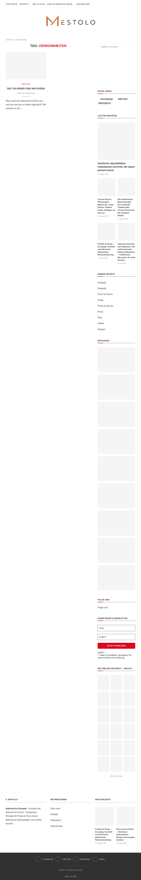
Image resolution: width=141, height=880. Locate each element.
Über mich (55, 808)
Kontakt (54, 814)
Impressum (55, 820)
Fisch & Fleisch (105, 294)
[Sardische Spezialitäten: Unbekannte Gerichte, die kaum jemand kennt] (116, 141)
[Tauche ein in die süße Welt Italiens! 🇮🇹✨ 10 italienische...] (116, 431)
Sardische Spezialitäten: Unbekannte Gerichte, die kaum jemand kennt (116, 167)
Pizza (100, 312)
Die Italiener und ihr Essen (26, 88)
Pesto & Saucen (105, 306)
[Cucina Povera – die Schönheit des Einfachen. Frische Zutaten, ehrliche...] (116, 540)
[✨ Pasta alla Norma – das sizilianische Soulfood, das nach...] (116, 458)
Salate (101, 323)
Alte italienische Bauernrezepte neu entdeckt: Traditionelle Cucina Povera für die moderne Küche (126, 207)
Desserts (102, 288)
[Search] (133, 4)
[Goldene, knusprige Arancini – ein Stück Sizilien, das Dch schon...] (116, 403)
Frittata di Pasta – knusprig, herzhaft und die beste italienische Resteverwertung (106, 249)
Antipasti (102, 282)
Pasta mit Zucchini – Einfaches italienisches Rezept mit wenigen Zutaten (125, 834)
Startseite (11, 4)
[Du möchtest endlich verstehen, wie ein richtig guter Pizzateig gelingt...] (116, 349)
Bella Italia (39, 4)
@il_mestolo (116, 776)
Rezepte (24, 4)
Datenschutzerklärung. (114, 657)
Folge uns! (103, 607)
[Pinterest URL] (103, 682)
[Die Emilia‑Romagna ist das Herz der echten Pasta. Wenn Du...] (116, 485)
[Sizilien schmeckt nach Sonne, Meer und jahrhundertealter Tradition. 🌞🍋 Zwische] (116, 512)
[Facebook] (126, 4)
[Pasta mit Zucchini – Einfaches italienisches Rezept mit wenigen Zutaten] (125, 816)
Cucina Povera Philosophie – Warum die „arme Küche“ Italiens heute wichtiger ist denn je (106, 206)
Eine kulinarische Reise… (60, 4)
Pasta (100, 300)
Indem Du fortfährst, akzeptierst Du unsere (114, 656)
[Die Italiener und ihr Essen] (26, 65)
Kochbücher (83, 4)
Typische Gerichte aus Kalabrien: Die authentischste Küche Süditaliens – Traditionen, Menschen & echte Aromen (126, 252)
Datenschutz (56, 826)
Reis (100, 317)
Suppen (101, 329)
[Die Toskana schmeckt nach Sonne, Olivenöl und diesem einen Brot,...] (116, 376)
